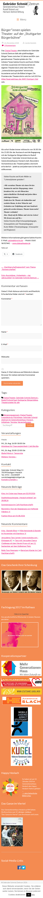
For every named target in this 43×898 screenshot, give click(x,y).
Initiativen (5, 422)
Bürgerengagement (11, 415)
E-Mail (4, 344)
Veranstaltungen (24, 422)
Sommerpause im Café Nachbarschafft (17, 504)
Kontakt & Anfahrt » (9, 479)
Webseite (5, 357)
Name (4, 332)
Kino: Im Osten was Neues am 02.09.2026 (18, 493)
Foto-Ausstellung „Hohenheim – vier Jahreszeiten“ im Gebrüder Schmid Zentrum (20, 276)
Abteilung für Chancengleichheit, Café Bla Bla (19, 446)
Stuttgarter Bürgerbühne (28, 400)
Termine (13, 422)
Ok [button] (29, 895)
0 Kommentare (10, 45)
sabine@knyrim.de (15, 240)
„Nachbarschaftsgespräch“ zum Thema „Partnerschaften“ (18, 268)
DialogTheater (11, 50)
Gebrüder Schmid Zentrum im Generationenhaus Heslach (19, 418)
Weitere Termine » (8, 457)
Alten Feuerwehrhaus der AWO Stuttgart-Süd (19, 79)
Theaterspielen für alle (10, 402)
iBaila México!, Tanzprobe (12, 453)
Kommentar (6, 299)
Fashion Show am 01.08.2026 (13, 516)
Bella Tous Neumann (9, 550)
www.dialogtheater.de (21, 243)
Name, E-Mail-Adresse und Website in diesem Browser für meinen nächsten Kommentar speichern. (20, 375)
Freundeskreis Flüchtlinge (11, 417)
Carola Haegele (30, 43)
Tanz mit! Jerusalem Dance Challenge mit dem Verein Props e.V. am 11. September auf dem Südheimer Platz (19, 543)
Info (33, 895)
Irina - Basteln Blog (9, 530)
